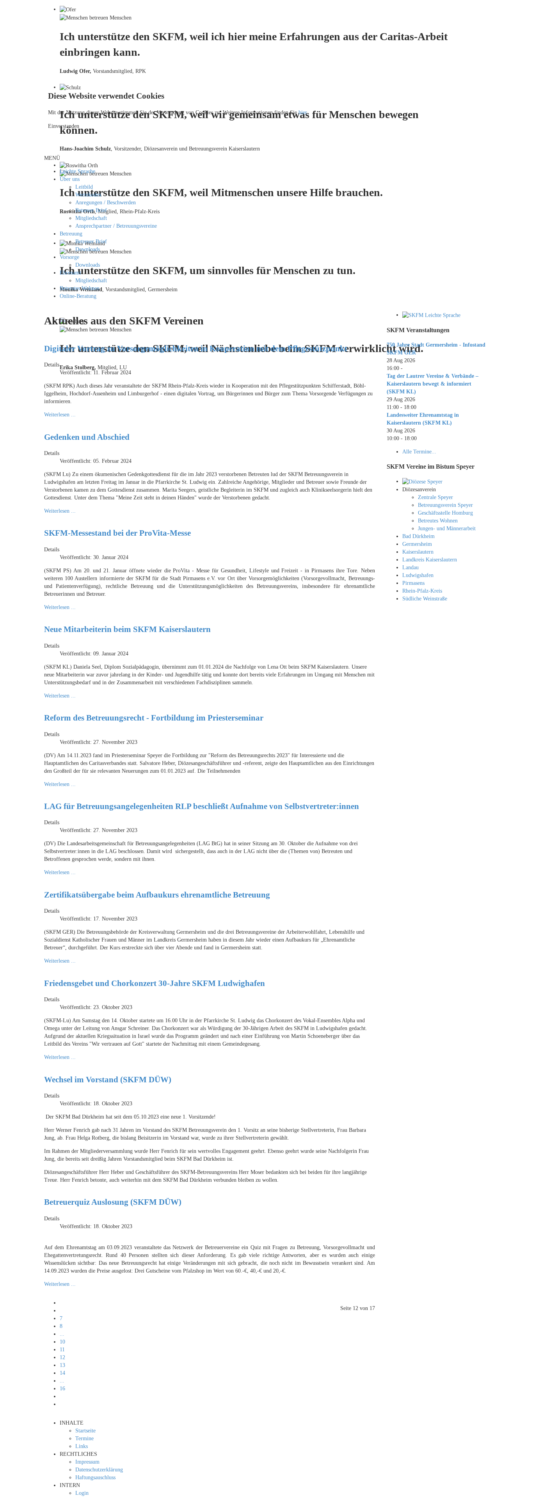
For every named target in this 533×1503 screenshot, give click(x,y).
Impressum (87, 1462)
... (62, 1334)
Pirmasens (413, 583)
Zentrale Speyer (435, 497)
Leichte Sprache (77, 171)
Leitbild (84, 187)
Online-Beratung (78, 296)
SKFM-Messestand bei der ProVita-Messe (117, 533)
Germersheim (417, 544)
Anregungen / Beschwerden (105, 202)
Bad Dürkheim (418, 536)
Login (82, 1493)
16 (62, 1388)
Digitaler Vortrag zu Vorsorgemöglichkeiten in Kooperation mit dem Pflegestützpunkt (195, 348)
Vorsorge (69, 257)
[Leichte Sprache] (431, 315)
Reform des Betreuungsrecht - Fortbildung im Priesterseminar (153, 717)
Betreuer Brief (91, 210)
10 (62, 1342)
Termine (84, 1438)
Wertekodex (88, 195)
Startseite (85, 1431)
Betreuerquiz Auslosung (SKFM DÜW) (112, 1202)
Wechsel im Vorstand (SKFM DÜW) (107, 1079)
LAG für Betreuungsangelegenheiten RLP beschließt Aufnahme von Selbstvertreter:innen (201, 806)
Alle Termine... (419, 452)
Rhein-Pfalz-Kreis (422, 591)
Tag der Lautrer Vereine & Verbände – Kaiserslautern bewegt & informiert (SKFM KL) (432, 384)
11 (62, 1350)
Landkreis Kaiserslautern (429, 560)
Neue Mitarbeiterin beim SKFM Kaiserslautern (127, 629)
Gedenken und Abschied (87, 437)
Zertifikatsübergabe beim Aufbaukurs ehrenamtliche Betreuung (157, 894)
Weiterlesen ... (60, 415)
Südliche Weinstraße (424, 599)
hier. (303, 112)
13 (62, 1365)
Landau (410, 567)
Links (81, 1446)
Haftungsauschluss (95, 1477)
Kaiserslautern (418, 552)
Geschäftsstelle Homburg (445, 513)
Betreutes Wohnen (79, 288)
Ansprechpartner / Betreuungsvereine (116, 226)
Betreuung (71, 234)
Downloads (87, 249)
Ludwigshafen (418, 575)
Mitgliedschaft (91, 218)
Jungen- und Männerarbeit (447, 528)
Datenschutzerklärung (99, 1470)
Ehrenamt (70, 273)
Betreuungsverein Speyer (445, 505)
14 (62, 1373)
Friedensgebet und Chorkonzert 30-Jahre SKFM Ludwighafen (154, 983)
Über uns (70, 179)
